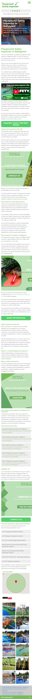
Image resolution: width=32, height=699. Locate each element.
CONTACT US (16, 520)
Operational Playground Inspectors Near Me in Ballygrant (14, 689)
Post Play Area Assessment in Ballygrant (12, 694)
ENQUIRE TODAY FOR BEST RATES (16, 124)
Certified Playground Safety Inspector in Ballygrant (15, 687)
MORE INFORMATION (16, 318)
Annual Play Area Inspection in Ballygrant (12, 692)
